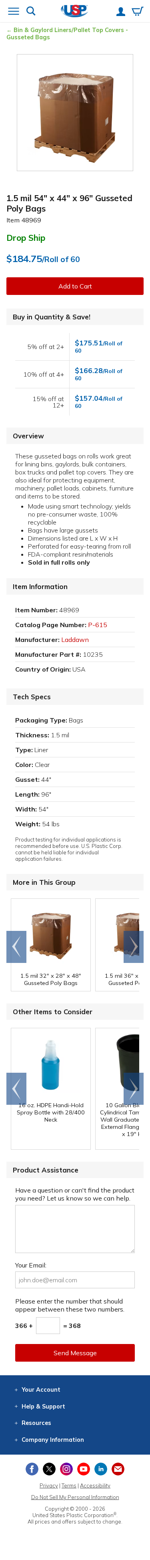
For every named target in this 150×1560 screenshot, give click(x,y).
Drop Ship (25, 237)
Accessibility (95, 1485)
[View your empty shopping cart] (138, 12)
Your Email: (30, 1265)
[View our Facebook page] (32, 1469)
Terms (69, 1485)
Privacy (49, 1485)
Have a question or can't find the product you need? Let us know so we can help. (74, 1194)
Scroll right (133, 947)
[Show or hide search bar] (31, 11)
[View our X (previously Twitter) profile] (49, 1469)
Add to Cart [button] (75, 286)
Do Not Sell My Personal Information (75, 1497)
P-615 (97, 625)
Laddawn (75, 640)
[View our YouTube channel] (84, 1469)
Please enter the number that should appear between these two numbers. (69, 1305)
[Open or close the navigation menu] (13, 12)
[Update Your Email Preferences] (118, 1469)
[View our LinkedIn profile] (101, 1469)
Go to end (16, 947)
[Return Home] (74, 12)
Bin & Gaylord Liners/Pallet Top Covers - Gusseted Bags (67, 33)
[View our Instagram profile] (66, 1469)
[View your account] (120, 12)
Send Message (75, 1353)
